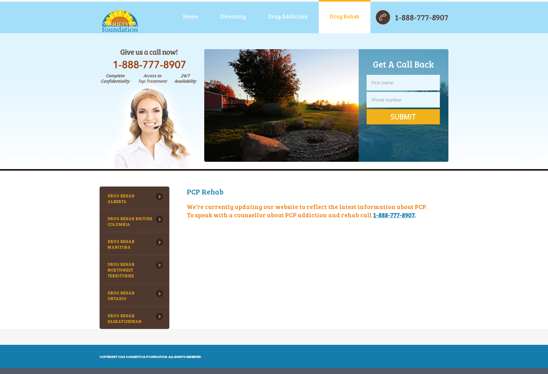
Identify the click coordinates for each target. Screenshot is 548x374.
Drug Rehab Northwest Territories (121, 270)
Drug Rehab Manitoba (121, 244)
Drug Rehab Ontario (121, 295)
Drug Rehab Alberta (121, 198)
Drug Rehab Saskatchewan (124, 318)
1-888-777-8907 (421, 17)
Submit (403, 116)
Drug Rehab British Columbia (130, 221)
